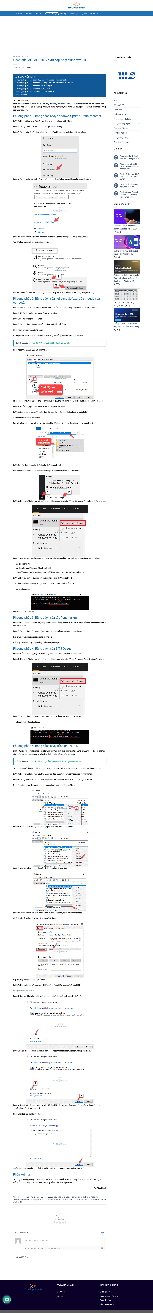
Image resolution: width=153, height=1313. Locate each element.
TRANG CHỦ (19, 14)
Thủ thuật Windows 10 (81, 1199)
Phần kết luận (21, 95)
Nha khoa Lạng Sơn (108, 1304)
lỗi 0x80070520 (90, 1197)
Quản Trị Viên (105, 1300)
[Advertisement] (76, 34)
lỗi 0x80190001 (27, 1199)
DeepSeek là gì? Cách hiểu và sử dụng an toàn (129, 157)
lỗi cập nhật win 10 (39, 1199)
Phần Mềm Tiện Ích (122, 114)
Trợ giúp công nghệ (20, 56)
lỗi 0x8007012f (58, 1197)
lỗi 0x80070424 (69, 1197)
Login (102, 1233)
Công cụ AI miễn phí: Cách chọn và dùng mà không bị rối (129, 166)
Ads (115, 100)
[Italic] (28, 1248)
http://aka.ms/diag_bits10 (23, 991)
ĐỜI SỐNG (30, 14)
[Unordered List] (42, 1248)
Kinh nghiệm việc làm (109, 1296)
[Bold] (25, 1248)
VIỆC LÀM (84, 14)
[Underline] (32, 1248)
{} (55, 1248)
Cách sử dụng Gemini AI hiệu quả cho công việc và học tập (129, 194)
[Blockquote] (45, 1248)
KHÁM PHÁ (94, 14)
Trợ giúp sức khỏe (121, 142)
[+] (58, 1248)
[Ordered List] (38, 1248)
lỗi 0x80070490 (79, 1197)
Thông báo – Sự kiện (122, 119)
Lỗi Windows (51, 1199)
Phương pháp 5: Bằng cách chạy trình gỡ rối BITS (35, 92)
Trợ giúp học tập (121, 133)
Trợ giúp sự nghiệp (121, 137)
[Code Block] (48, 1248)
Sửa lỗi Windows (67, 1199)
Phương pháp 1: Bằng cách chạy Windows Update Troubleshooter (41, 80)
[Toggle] (139, 123)
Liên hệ (60, 1296)
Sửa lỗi (58, 1199)
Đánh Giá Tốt (119, 105)
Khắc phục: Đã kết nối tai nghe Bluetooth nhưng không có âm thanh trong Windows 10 (126, 278)
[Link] (52, 1248)
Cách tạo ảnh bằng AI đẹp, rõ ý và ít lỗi (129, 185)
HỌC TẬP (63, 14)
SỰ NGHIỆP (74, 14)
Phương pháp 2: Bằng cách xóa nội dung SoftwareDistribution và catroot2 (44, 83)
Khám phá (118, 110)
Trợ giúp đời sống (121, 128)
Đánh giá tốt (105, 1292)
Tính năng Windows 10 (98, 1199)
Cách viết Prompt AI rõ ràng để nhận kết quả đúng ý (129, 176)
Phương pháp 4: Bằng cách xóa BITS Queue (33, 89)
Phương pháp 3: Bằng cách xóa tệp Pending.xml (34, 86)
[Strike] (35, 1248)
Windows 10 (62, 104)
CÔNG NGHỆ (51, 14)
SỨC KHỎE (40, 14)
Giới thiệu (61, 1292)
